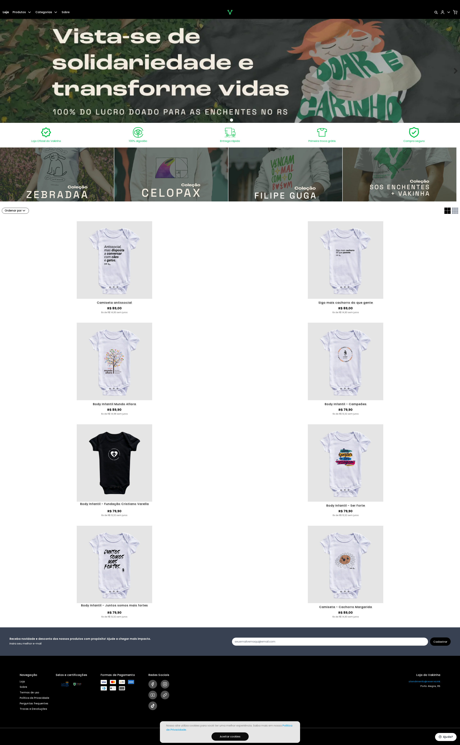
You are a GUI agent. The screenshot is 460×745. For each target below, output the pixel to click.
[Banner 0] (227, 120)
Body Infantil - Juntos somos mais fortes (114, 605)
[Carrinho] (455, 12)
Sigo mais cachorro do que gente (345, 303)
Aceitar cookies (230, 736)
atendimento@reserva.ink (424, 681)
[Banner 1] (231, 120)
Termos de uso (29, 692)
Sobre (66, 12)
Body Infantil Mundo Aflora (114, 404)
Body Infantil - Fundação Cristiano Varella (114, 504)
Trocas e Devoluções (33, 709)
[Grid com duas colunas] (447, 211)
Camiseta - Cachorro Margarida (345, 607)
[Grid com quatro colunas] (455, 211)
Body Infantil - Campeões (346, 404)
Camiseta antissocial (114, 303)
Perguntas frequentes (34, 703)
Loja (6, 12)
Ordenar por (13, 210)
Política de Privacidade (34, 698)
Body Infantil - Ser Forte (345, 505)
